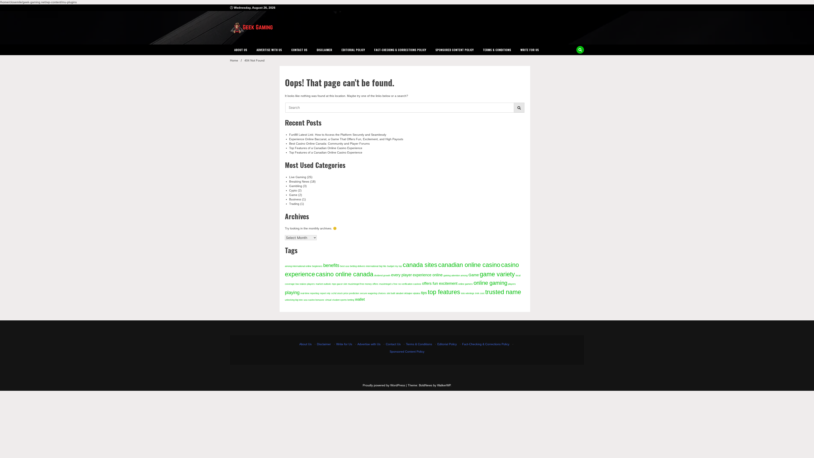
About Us (240, 49)
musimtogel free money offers (363, 284)
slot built (391, 293)
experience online (428, 275)
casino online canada (344, 274)
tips (424, 293)
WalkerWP (443, 385)
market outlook (323, 284)
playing (292, 292)
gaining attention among (455, 275)
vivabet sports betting (343, 300)
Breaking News (299, 181)
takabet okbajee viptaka (408, 293)
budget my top (394, 266)
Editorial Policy (353, 49)
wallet (360, 299)
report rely (325, 293)
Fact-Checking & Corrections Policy (400, 49)
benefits (331, 265)
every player (401, 275)
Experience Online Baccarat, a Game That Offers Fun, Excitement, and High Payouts (346, 139)
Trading (294, 203)
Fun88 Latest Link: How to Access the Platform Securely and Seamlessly (337, 134)
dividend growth (382, 275)
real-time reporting (309, 293)
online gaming (490, 283)
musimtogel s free (388, 284)
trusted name (503, 291)
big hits (382, 266)
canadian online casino (469, 264)
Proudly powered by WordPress (384, 385)
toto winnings (467, 293)
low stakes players (305, 284)
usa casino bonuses (314, 300)
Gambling (295, 186)
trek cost (479, 293)
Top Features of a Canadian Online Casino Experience (325, 148)
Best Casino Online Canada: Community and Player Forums (329, 143)
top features (444, 291)
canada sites (420, 264)
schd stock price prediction (345, 293)
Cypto (293, 190)
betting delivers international (364, 266)
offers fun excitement (439, 283)
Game (293, 195)
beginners (317, 266)
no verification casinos (409, 284)
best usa (344, 266)
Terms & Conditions (497, 49)
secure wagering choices (373, 293)
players (512, 284)
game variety (497, 274)
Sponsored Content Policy (454, 49)
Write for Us (529, 49)
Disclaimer (324, 49)
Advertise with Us (269, 49)
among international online (298, 266)
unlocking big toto (294, 300)
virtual (328, 300)
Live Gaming (297, 177)
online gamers (465, 284)
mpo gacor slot (339, 284)
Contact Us (299, 49)
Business (295, 199)
